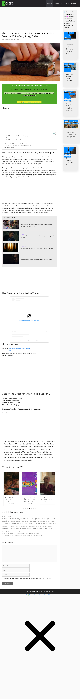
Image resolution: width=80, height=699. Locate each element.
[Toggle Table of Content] (53, 133)
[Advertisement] (30, 18)
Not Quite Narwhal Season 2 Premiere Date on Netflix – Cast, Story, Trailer (23, 535)
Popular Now (7, 138)
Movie (22, 234)
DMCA (48, 595)
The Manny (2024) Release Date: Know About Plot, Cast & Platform (37, 248)
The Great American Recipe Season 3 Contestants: (18, 145)
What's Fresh (68, 37)
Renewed (49, 3)
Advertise (55, 595)
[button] (23, 508)
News (70, 150)
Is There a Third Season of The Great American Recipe (41, 518)
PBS (10, 351)
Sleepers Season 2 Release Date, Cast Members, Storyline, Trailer (36, 259)
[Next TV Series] (7, 3)
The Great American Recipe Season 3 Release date (23, 521)
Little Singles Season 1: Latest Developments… (71, 135)
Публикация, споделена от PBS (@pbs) (29, 340)
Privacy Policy (33, 595)
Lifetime (71, 32)
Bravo (66, 91)
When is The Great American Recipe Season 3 (21, 526)
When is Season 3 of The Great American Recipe (14, 525)
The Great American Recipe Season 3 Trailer (45, 523)
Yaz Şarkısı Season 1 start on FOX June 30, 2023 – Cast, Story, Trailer (21, 533)
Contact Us (42, 595)
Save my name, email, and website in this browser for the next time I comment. (28, 578)
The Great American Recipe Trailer (13, 140)
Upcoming (73, 3)
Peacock (67, 93)
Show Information (8, 142)
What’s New (64, 3)
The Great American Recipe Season (19, 349)
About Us (25, 595)
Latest (66, 32)
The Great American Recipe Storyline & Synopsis (16, 135)
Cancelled (56, 3)
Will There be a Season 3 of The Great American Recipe (21, 528)
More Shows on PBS (9, 147)
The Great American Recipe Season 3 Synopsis (21, 523)
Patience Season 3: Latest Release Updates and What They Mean (29, 500)
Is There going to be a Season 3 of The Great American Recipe (18, 520)
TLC (70, 121)
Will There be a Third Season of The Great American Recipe (30, 530)
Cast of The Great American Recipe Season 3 (15, 143)
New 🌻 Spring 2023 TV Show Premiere (29, 102)
